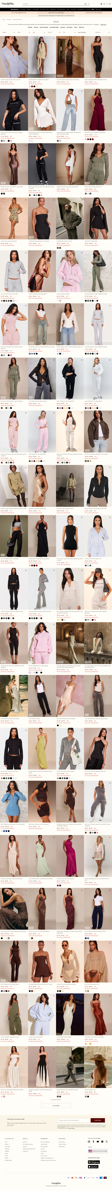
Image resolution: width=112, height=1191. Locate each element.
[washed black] (4, 301)
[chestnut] (90, 1044)
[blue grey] (88, 139)
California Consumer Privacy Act (48, 1160)
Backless (30, 27)
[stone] (90, 461)
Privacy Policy (44, 1144)
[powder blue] (58, 354)
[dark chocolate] (6, 991)
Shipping (7, 1149)
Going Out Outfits (44, 27)
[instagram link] (89, 1142)
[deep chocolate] (86, 194)
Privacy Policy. (71, 1128)
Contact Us (25, 1151)
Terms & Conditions (45, 1142)
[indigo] (6, 831)
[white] (32, 141)
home (3, 19)
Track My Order (62, 1144)
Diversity (25, 1146)
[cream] (37, 86)
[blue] (4, 831)
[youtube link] (98, 1142)
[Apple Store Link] (94, 1166)
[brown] (88, 461)
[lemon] (4, 938)
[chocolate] (58, 141)
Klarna (6, 1155)
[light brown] (2, 301)
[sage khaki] (4, 141)
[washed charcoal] (9, 991)
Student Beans (8, 1160)
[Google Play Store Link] (94, 1162)
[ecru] (2, 831)
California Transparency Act (47, 1158)
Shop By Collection (17, 19)
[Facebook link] (93, 1142)
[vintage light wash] (60, 141)
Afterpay (7, 1151)
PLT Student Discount (28, 1144)
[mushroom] (4, 991)
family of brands (61, 1126)
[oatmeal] (34, 673)
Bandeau (36, 27)
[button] (101, 4)
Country (90, 1147)
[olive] (65, 408)
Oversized (62, 27)
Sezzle (6, 1158)
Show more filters (82, 32)
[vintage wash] (30, 354)
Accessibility (44, 1151)
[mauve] (60, 408)
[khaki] (58, 248)
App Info (43, 1149)
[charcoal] (2, 141)
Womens (9, 19)
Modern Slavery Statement (29, 1149)
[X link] (107, 1142)
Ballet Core (81, 27)
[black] (34, 86)
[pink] (30, 86)
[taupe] (9, 938)
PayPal (6, 1153)
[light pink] (11, 141)
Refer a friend (62, 1146)
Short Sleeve (69, 27)
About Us (25, 1142)
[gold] (88, 991)
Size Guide (7, 1146)
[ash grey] (6, 141)
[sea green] (90, 194)
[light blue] (6, 938)
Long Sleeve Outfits (54, 27)
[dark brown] (60, 248)
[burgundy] (93, 139)
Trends (75, 27)
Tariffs (42, 1153)
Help (6, 1142)
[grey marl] (88, 194)
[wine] (32, 86)
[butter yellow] (30, 938)
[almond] (4, 1097)
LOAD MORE (56, 1105)
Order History (62, 1142)
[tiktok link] (102, 1142)
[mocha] (30, 195)
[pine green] (58, 408)
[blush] (86, 139)
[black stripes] (86, 301)
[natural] (86, 1097)
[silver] (86, 991)
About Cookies (44, 1146)
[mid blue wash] (34, 354)
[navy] (37, 673)
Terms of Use (44, 1155)
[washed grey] (32, 354)
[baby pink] (30, 141)
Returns (7, 1144)
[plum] (62, 408)
